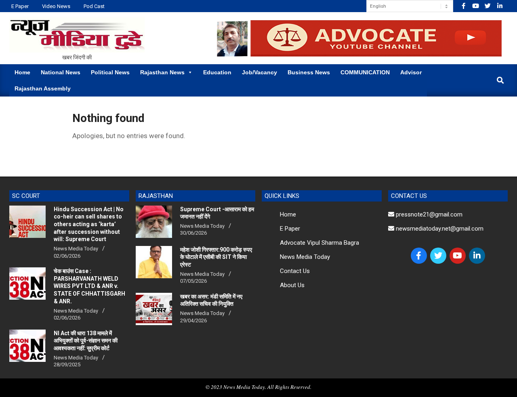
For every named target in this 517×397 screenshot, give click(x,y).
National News (60, 72)
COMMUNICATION (365, 72)
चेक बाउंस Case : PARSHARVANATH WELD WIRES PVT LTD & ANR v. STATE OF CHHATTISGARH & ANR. (89, 286)
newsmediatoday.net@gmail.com (438, 228)
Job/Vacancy (259, 72)
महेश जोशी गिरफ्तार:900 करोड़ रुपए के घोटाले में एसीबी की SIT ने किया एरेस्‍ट (216, 257)
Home (22, 72)
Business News (309, 72)
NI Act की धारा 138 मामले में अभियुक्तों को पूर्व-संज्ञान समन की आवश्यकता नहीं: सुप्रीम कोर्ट (86, 340)
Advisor (411, 72)
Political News (110, 72)
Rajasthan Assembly (43, 88)
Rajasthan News (162, 72)
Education (217, 72)
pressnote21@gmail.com (428, 214)
